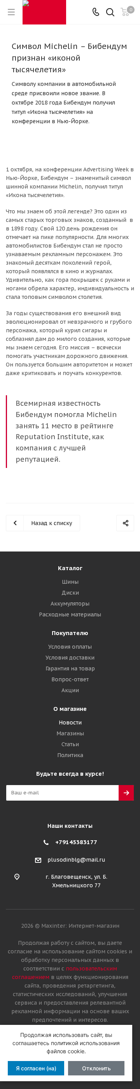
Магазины (70, 733)
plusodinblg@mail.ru (76, 859)
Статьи (70, 744)
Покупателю (70, 633)
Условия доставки (70, 657)
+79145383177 (76, 842)
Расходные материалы (70, 614)
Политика (70, 755)
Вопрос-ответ (70, 679)
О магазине (70, 708)
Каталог (70, 568)
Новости (70, 722)
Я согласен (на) (36, 1068)
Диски (70, 592)
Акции (70, 690)
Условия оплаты (70, 646)
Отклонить (96, 1068)
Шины (70, 581)
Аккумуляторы (70, 603)
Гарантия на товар (70, 668)
